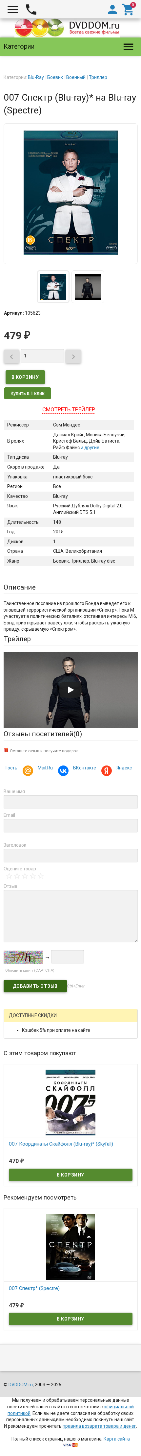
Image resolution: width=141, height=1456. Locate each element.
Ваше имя (14, 791)
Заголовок (15, 845)
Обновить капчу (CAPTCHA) (29, 970)
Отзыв (10, 886)
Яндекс (124, 767)
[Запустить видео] (70, 690)
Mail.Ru (45, 767)
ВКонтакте (84, 767)
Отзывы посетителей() (43, 734)
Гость (11, 767)
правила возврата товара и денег (99, 1426)
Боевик (55, 77)
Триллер (98, 77)
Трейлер (17, 639)
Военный (76, 77)
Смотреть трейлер (68, 409)
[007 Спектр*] (70, 1246)
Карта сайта (117, 1439)
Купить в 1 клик (27, 393)
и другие (89, 447)
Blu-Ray (36, 77)
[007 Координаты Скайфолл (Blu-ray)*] (70, 1102)
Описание (20, 587)
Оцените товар (20, 868)
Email (9, 815)
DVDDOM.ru (21, 1384)
